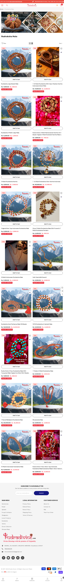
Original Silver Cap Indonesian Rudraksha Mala (15, 228)
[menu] (2, 5)
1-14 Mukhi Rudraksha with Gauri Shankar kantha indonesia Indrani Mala (47, 85)
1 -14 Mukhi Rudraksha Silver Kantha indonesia (46, 181)
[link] (32, 22)
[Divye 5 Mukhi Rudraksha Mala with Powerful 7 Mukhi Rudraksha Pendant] (48, 207)
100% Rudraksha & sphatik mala (42, 324)
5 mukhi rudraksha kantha (9, 181)
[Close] (32, 569)
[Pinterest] (13, 558)
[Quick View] (29, 52)
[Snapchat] (18, 558)
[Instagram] (8, 558)
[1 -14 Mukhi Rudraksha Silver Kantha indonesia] (48, 160)
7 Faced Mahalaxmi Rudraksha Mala (12, 420)
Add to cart (16, 79)
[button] (30, 43)
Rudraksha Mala (9, 9)
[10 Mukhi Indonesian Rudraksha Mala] (16, 445)
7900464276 (8, 548)
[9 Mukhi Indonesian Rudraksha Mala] (16, 255)
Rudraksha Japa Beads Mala (9, 84)
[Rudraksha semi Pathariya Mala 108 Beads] (16, 302)
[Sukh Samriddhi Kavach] (48, 255)
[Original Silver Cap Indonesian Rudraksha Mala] (16, 207)
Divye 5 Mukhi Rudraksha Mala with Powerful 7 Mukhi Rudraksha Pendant (47, 229)
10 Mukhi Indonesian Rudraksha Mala (12, 467)
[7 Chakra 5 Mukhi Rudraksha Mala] (48, 349)
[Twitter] (22, 558)
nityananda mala (38, 420)
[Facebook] (3, 558)
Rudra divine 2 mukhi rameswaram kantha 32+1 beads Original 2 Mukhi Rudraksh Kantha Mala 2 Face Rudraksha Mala (47, 134)
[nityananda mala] (48, 398)
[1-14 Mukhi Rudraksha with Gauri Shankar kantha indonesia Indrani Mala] (48, 62)
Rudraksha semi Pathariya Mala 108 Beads (14, 324)
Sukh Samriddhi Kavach (40, 277)
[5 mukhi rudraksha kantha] (16, 160)
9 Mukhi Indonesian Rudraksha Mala (12, 277)
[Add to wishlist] (29, 48)
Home (1, 9)
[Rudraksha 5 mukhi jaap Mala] (16, 111)
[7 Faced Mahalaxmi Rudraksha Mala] (16, 398)
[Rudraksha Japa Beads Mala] (16, 62)
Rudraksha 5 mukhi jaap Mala (10, 133)
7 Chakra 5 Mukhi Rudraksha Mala (43, 371)
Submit (41, 493)
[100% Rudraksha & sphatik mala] (48, 302)
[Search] (7, 5)
